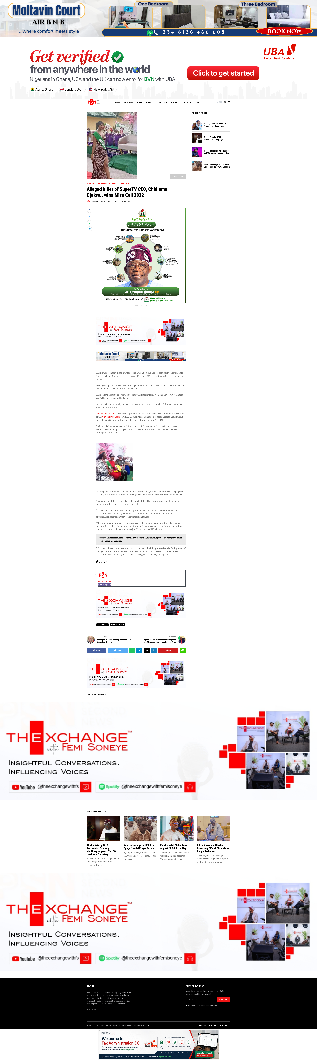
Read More (91, 1009)
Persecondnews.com (105, 413)
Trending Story (124, 183)
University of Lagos (111, 416)
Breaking (90, 183)
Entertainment (101, 183)
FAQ (221, 1025)
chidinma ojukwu (117, 624)
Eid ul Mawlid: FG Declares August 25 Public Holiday (173, 847)
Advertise (213, 1025)
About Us (202, 1025)
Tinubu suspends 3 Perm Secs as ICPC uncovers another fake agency (217, 153)
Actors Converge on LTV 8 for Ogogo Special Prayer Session (217, 165)
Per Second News (98, 201)
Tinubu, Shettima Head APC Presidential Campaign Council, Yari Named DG (215, 126)
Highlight (113, 183)
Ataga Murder (102, 624)
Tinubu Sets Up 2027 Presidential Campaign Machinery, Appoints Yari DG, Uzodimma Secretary (216, 141)
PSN (147, 1025)
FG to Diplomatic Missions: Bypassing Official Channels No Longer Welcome (213, 848)
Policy (227, 1025)
